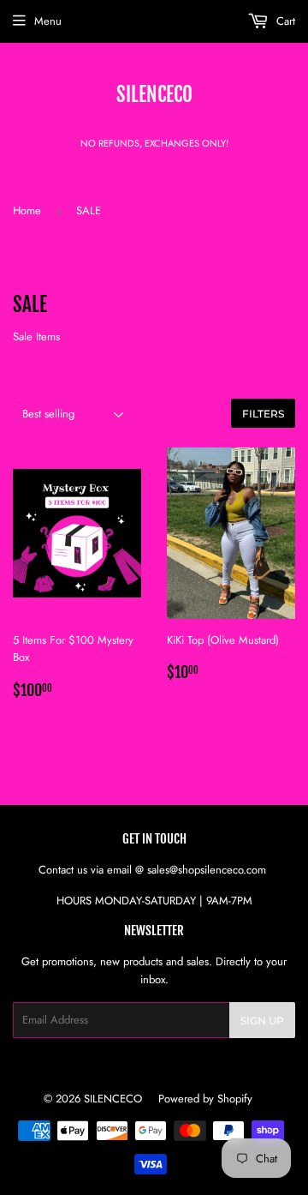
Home (27, 210)
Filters (263, 413)
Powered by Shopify (205, 1098)
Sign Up (262, 1020)
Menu (48, 21)
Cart (284, 21)
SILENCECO (154, 94)
